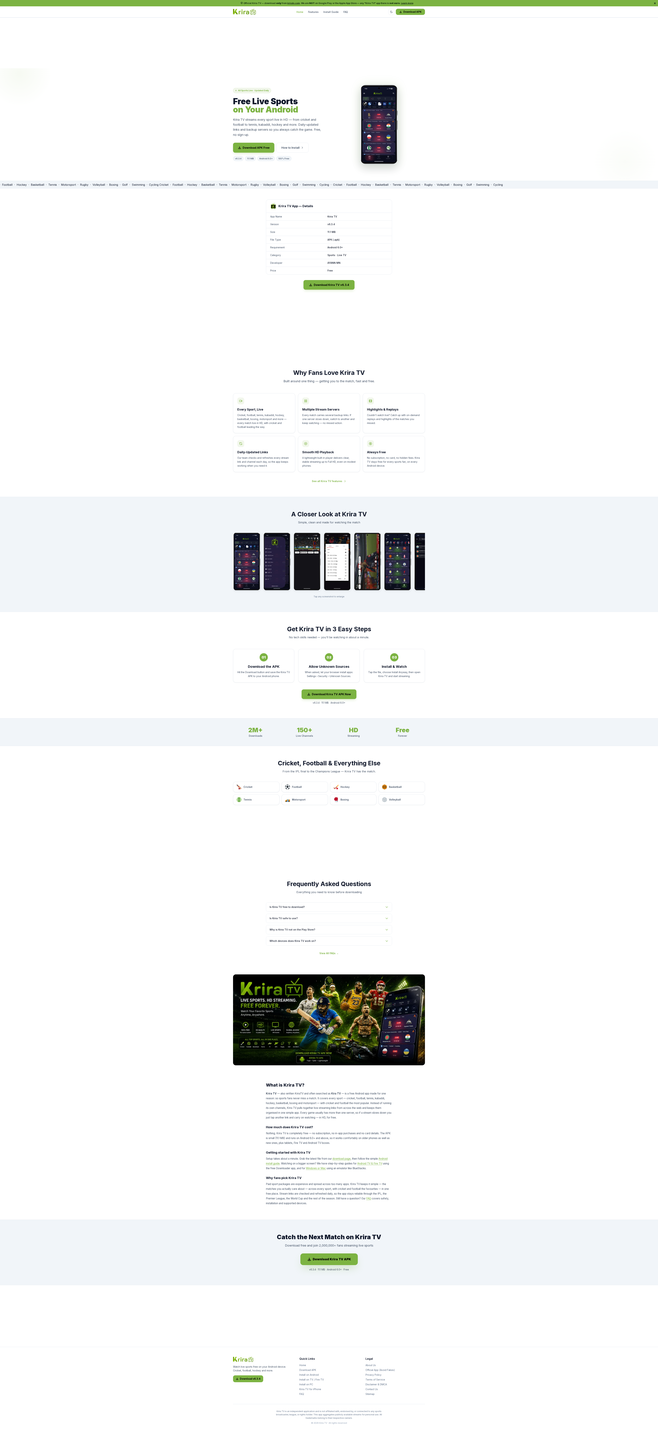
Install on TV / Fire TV (311, 1379)
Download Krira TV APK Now (331, 694)
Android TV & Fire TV (369, 1163)
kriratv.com (293, 3)
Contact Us (371, 1389)
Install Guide (331, 11)
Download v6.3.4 (250, 1378)
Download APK (412, 11)
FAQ (345, 11)
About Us (370, 1365)
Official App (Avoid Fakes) (380, 1369)
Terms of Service (375, 1379)
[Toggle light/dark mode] (391, 12)
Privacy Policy (373, 1374)
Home (299, 11)
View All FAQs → (329, 953)
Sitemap (370, 1393)
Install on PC (306, 1384)
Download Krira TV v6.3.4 (331, 285)
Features (313, 11)
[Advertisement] (329, 44)
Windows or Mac (316, 1168)
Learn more (407, 3)
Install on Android (309, 1374)
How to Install (290, 147)
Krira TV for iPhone (310, 1389)
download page (341, 1158)
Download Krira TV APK (332, 1259)
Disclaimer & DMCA (376, 1384)
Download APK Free (256, 147)
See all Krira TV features (327, 481)
